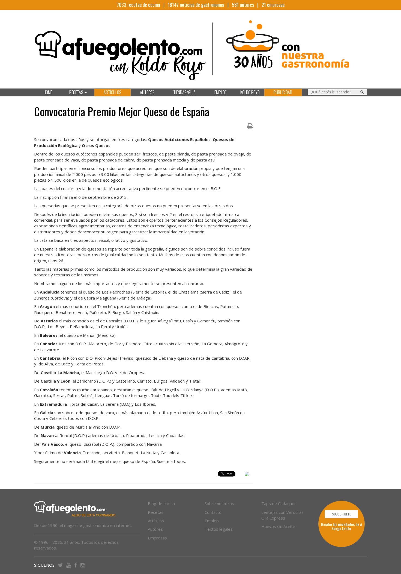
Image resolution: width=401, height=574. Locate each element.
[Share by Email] (247, 475)
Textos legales (219, 529)
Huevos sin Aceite (278, 526)
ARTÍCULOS (112, 92)
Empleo (212, 520)
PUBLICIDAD (283, 92)
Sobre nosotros (219, 503)
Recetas (155, 512)
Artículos (156, 520)
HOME (48, 92)
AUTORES (147, 92)
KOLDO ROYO (250, 92)
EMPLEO (220, 92)
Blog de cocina (161, 503)
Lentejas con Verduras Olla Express (282, 515)
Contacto (213, 512)
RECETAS (76, 92)
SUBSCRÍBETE (341, 514)
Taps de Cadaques (279, 503)
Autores (155, 529)
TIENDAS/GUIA (184, 92)
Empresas (157, 538)
